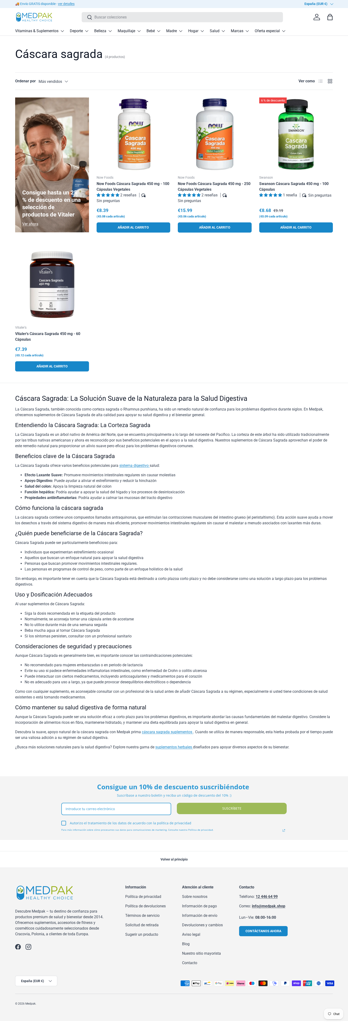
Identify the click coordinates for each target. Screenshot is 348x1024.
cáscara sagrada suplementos (167, 732)
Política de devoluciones (145, 906)
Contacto (189, 963)
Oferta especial (267, 31)
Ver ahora (30, 224)
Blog (186, 944)
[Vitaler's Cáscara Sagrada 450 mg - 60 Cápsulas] (52, 285)
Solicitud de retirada (142, 925)
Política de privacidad (143, 896)
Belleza (100, 31)
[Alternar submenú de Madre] (180, 31)
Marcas (237, 31)
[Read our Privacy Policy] (284, 830)
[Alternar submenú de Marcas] (247, 31)
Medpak (30, 1003)
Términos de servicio (142, 915)
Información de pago (199, 906)
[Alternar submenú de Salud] (223, 31)
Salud (214, 31)
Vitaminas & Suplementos (36, 31)
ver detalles (66, 4)
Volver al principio (174, 859)
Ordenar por (25, 81)
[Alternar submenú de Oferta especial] (283, 31)
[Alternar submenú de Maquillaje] (139, 31)
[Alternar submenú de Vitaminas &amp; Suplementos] (62, 31)
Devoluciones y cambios (202, 925)
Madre (171, 31)
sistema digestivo (134, 465)
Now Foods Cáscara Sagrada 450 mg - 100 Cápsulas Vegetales (133, 186)
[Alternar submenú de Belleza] (110, 31)
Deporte (76, 31)
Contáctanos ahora (263, 931)
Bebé (151, 31)
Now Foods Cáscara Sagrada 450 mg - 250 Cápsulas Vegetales (214, 186)
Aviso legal (191, 934)
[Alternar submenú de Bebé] (158, 31)
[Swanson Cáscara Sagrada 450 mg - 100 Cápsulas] (296, 134)
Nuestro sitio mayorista (201, 953)
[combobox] (182, 17)
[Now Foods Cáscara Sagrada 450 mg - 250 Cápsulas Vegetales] (215, 134)
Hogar (193, 31)
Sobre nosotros (194, 896)
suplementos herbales (174, 747)
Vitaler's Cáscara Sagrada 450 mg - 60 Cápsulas (47, 336)
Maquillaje (126, 31)
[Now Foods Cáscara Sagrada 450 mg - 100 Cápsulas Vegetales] (133, 134)
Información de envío (199, 915)
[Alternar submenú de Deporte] (86, 31)
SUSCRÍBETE (231, 808)
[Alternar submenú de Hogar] (202, 31)
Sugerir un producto (141, 934)
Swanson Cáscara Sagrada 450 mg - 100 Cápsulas (294, 186)
